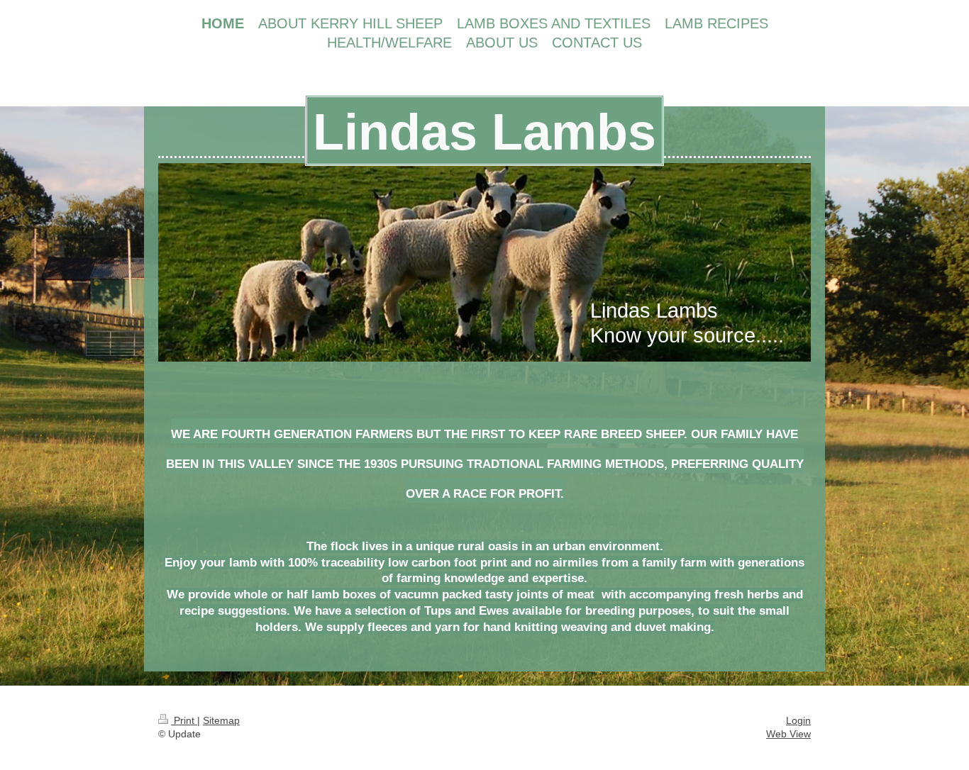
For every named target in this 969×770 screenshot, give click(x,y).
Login (798, 720)
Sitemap (221, 720)
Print (184, 720)
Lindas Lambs (484, 132)
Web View (788, 734)
